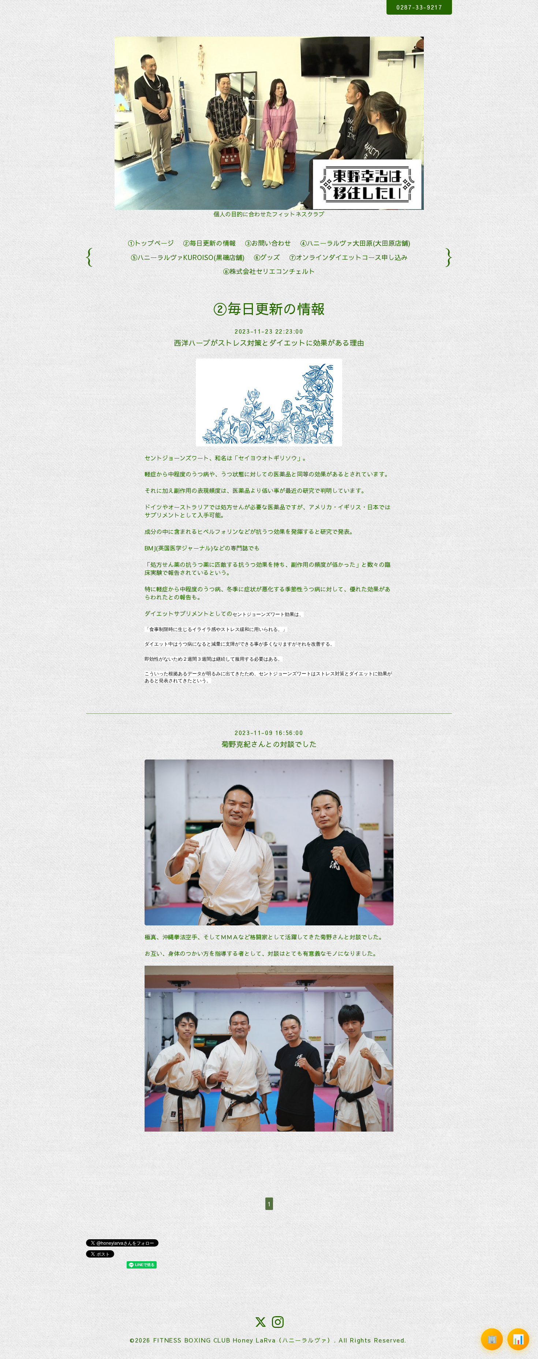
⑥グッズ (267, 257)
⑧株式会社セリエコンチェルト (269, 271)
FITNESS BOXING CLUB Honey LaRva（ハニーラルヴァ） (243, 1340)
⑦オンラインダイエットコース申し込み (348, 257)
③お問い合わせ (268, 243)
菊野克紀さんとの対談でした (269, 744)
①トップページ (151, 243)
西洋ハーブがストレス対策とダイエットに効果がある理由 (269, 343)
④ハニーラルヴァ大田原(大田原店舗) (355, 243)
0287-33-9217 (419, 7)
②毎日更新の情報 (209, 243)
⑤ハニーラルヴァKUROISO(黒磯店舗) (187, 257)
